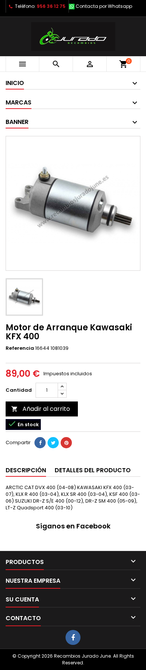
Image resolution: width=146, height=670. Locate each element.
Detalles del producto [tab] (93, 470)
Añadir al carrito (40, 408)
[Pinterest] (66, 442)
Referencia (20, 348)
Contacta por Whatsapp (104, 6)
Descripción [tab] (26, 470)
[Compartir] (40, 442)
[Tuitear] (53, 442)
